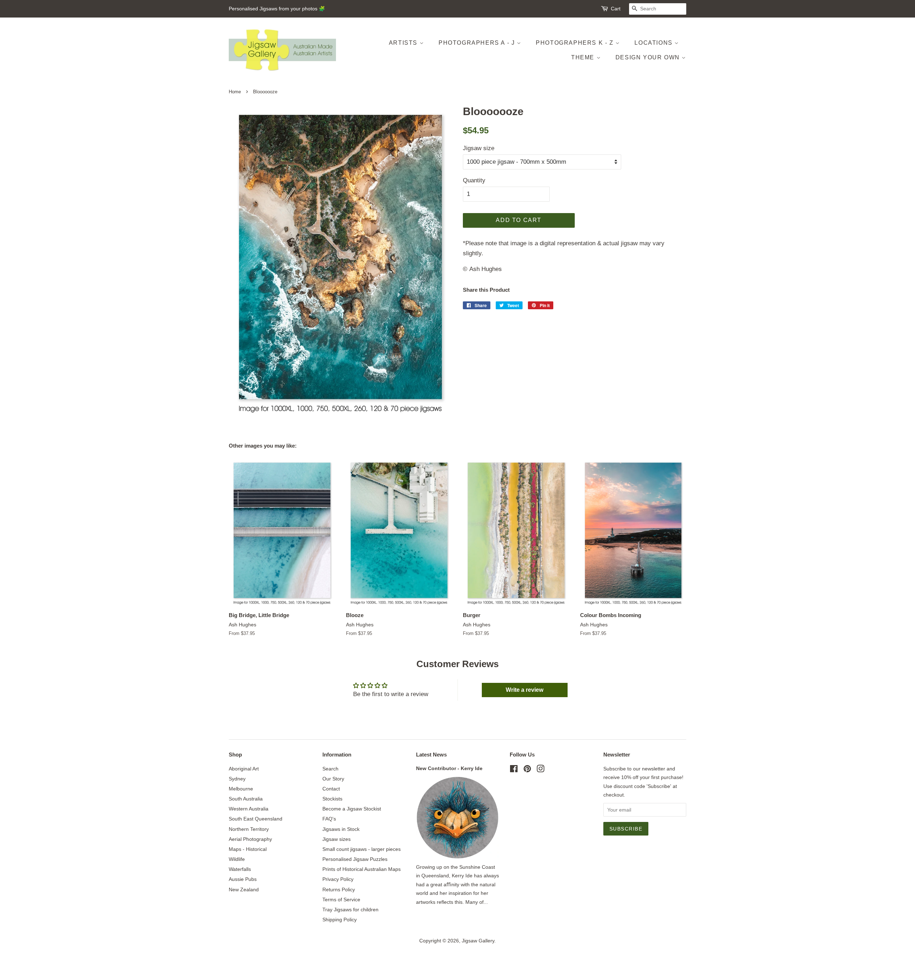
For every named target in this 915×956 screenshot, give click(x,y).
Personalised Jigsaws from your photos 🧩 (277, 8)
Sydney (237, 779)
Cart (615, 8)
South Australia (246, 799)
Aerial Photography (250, 839)
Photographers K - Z (575, 43)
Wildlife (237, 859)
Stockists (332, 799)
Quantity (474, 180)
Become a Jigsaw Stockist (351, 809)
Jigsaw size (478, 148)
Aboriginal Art (244, 769)
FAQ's (329, 819)
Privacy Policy (337, 879)
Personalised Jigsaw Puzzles (354, 859)
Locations (654, 43)
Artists (404, 43)
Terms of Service (341, 899)
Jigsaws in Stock (341, 829)
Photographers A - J (478, 43)
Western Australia (248, 809)
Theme (584, 57)
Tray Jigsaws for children (350, 909)
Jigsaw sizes (336, 839)
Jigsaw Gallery (478, 940)
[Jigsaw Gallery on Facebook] (514, 770)
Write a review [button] (524, 690)
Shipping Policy (339, 919)
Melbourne (241, 789)
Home (235, 91)
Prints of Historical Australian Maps (361, 869)
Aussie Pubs (243, 879)
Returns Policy (338, 889)
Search (330, 769)
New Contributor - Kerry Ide (449, 768)
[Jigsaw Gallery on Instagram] (540, 770)
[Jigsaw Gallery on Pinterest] (527, 770)
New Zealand (244, 889)
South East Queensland (255, 819)
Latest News (431, 755)
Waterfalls (240, 869)
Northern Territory (249, 829)
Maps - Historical (248, 849)
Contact (331, 789)
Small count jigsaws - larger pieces (361, 849)
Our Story (333, 779)
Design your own (648, 57)
